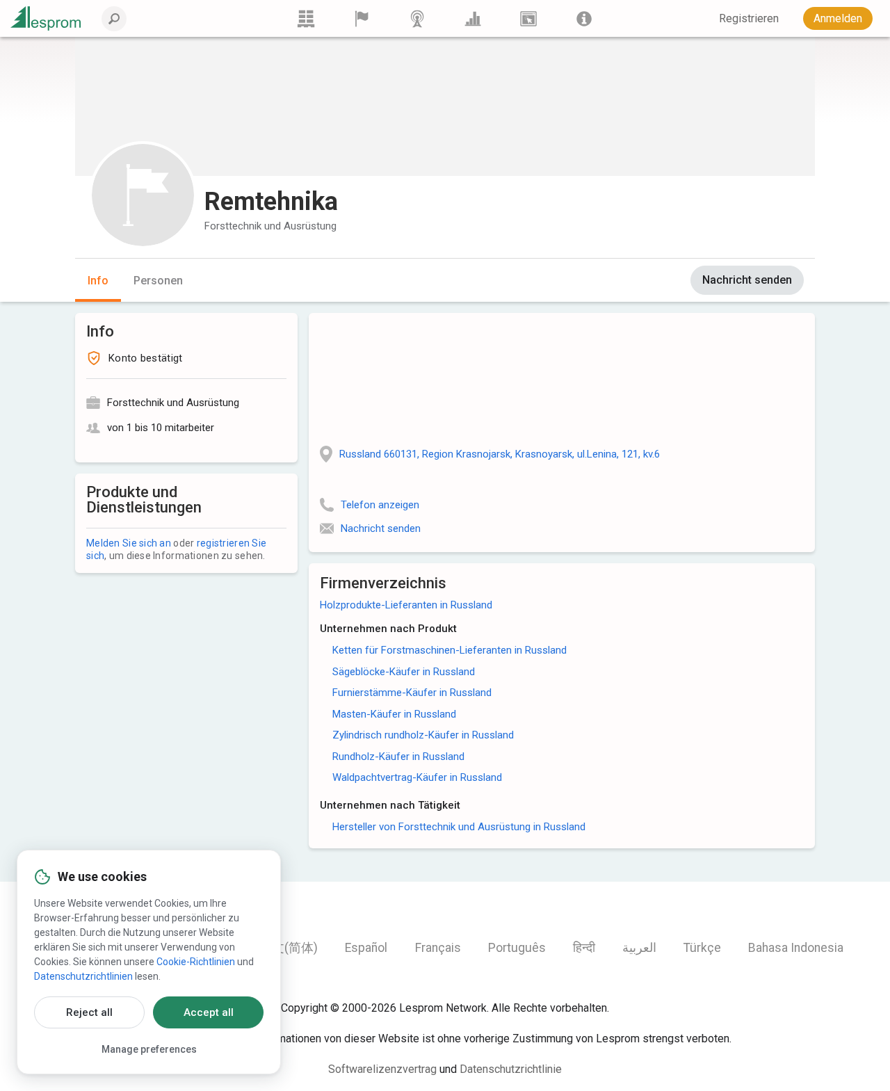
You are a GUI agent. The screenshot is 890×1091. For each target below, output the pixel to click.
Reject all (89, 1012)
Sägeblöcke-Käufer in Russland (403, 671)
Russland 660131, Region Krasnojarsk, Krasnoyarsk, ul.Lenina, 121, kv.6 (499, 454)
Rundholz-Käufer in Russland (398, 756)
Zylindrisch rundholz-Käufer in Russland (423, 735)
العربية (639, 948)
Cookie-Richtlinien (195, 961)
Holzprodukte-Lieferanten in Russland (406, 605)
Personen (158, 280)
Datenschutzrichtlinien (83, 976)
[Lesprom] (584, 18)
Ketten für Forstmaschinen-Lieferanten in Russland (449, 650)
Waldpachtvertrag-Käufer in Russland (417, 777)
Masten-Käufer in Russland (394, 714)
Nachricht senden (747, 279)
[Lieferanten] (361, 18)
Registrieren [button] (749, 18)
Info (98, 280)
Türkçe (702, 948)
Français (438, 948)
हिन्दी (584, 948)
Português (517, 948)
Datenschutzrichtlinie (511, 1069)
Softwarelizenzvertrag (382, 1069)
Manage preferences (149, 1049)
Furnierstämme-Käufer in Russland (412, 692)
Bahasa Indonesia (795, 948)
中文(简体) (288, 948)
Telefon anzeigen (380, 505)
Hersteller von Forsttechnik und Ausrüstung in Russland (458, 827)
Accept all (209, 1012)
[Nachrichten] (417, 18)
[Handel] (306, 18)
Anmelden (838, 18)
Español (366, 948)
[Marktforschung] (472, 18)
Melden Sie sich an (128, 543)
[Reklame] (528, 18)
